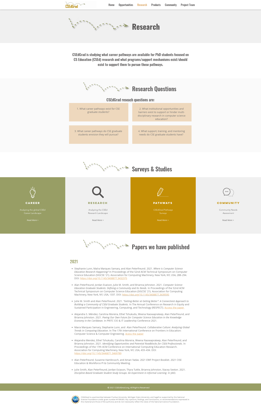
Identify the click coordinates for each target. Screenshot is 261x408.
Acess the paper (134, 333)
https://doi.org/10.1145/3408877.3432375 (103, 278)
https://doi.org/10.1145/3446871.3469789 (97, 353)
